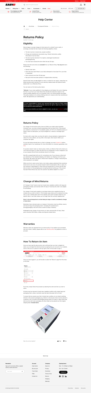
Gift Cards (70, 8)
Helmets (7, 8)
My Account (64, 8)
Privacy (47, 368)
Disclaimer (47, 371)
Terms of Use (48, 373)
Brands (44, 8)
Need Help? (82, 1)
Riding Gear (15, 8)
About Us (47, 366)
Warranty (47, 381)
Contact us (63, 372)
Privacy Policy (70, 388)
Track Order (35, 371)
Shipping (47, 378)
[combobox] (47, 4)
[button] (84, 4)
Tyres (28, 8)
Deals (49, 8)
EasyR (9, 388)
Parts (23, 8)
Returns (76, 1)
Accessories (36, 8)
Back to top (45, 355)
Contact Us (34, 376)
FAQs (33, 373)
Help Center (35, 366)
